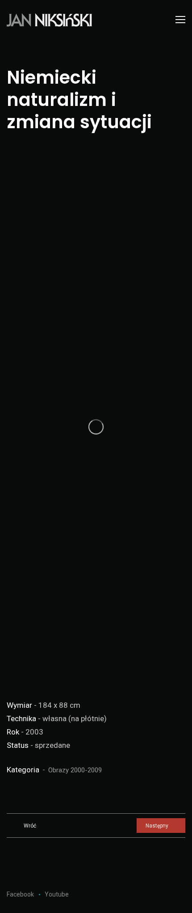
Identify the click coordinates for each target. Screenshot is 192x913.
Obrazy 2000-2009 (75, 770)
